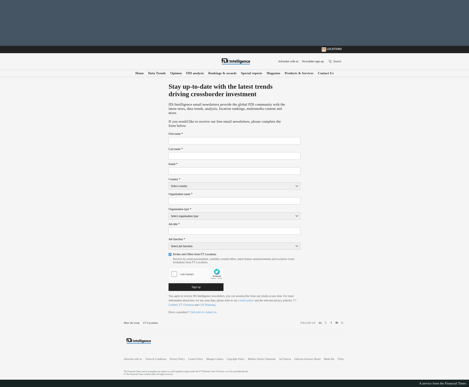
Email (173, 164)
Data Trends (157, 73)
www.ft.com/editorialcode (237, 371)
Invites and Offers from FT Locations (194, 254)
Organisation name (181, 194)
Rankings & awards (222, 73)
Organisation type (180, 209)
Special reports (251, 73)
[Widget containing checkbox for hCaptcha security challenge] (196, 274)
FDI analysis (195, 73)
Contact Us (326, 73)
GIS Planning (207, 304)
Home (139, 73)
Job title (174, 224)
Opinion (176, 73)
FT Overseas (186, 304)
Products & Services (299, 73)
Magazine (273, 73)
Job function (177, 239)
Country (174, 179)
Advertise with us (288, 61)
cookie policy (246, 300)
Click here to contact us (202, 312)
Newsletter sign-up (313, 61)
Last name (176, 149)
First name (176, 133)
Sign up (196, 287)
